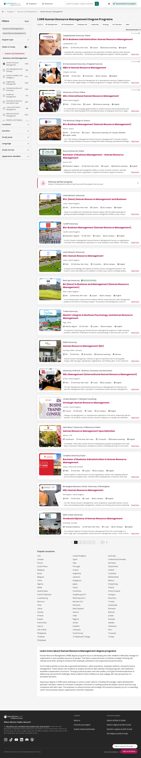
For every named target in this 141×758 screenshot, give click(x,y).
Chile (39, 605)
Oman (75, 587)
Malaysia (41, 570)
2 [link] (80, 542)
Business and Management (15, 53)
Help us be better (129, 751)
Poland (111, 587)
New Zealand (78, 608)
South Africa (42, 566)
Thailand (41, 636)
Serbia (75, 622)
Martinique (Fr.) (79, 598)
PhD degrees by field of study (117, 733)
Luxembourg (42, 598)
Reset (27, 21)
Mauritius (112, 598)
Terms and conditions (111, 752)
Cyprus (40, 626)
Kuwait (40, 619)
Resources (49, 4)
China (39, 580)
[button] (13, 28)
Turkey (111, 636)
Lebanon (76, 577)
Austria (76, 612)
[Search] (97, 4)
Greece (75, 570)
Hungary (111, 594)
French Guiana (114, 591)
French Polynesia (44, 594)
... (97, 542)
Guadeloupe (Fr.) (79, 594)
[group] (92, 24)
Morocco (41, 601)
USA (39, 556)
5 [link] (93, 542)
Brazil (39, 573)
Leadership (95, 24)
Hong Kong (113, 584)
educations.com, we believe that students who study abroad (27, 726)
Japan (75, 584)
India (75, 615)
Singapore (77, 580)
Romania (111, 608)
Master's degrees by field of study (119, 725)
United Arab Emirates (117, 559)
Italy (74, 563)
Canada (40, 559)
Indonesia (112, 626)
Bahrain (111, 612)
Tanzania (112, 633)
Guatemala (112, 605)
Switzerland (113, 566)
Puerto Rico (42, 622)
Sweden (111, 622)
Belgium (40, 577)
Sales (127, 24)
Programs (32, 4)
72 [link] (102, 542)
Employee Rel (82, 24)
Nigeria (76, 619)
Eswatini (76, 626)
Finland (40, 615)
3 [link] (84, 542)
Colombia (112, 573)
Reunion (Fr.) (78, 601)
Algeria (40, 584)
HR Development (67, 24)
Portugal (76, 566)
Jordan (111, 615)
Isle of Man (41, 629)
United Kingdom (79, 556)
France (40, 563)
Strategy (105, 24)
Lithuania (77, 629)
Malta (39, 587)
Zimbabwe (41, 640)
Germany (112, 563)
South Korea (78, 633)
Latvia (39, 608)
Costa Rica (77, 591)
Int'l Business (117, 24)
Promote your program (82, 725)
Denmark (76, 605)
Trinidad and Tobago (81, 636)
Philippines (41, 633)
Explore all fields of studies (116, 720)
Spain (75, 559)
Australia (112, 556)
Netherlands (113, 577)
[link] (51, 12)
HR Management (51, 24)
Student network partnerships (84, 729)
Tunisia (111, 601)
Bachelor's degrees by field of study (119, 729)
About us (77, 720)
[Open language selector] (109, 4)
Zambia (40, 612)
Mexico (111, 580)
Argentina (77, 573)
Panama (111, 619)
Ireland (111, 570)
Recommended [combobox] (132, 29)
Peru (110, 629)
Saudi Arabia (42, 591)
